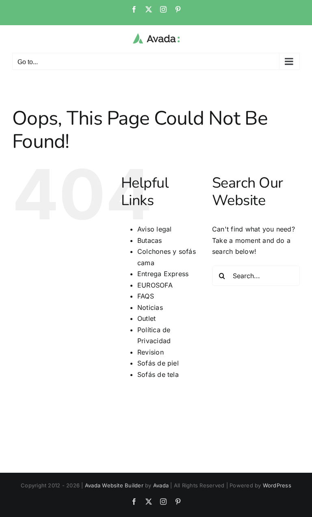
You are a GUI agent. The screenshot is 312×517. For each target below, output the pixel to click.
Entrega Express (163, 274)
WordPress (277, 485)
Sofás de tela (158, 374)
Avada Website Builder (114, 485)
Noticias (150, 307)
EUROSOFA (155, 285)
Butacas (149, 240)
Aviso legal (154, 229)
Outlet (146, 318)
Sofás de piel (158, 363)
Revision (150, 352)
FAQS (145, 296)
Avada (161, 485)
